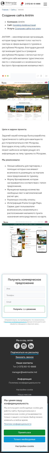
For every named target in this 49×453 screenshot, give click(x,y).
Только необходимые (24, 439)
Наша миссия (24, 394)
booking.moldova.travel (24, 25)
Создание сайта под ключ (28, 28)
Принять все (24, 432)
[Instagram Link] (24, 346)
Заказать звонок (25, 357)
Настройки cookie (24, 389)
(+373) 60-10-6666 (32, 4)
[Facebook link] (17, 346)
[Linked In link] (31, 346)
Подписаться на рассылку (25, 352)
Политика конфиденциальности (15, 322)
